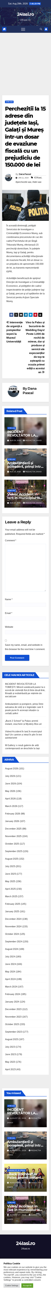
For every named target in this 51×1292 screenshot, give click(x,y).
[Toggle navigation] (23, 29)
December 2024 (13, 919)
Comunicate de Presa (16, 1170)
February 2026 (12, 813)
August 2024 (11, 949)
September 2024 (13, 941)
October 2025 (12, 844)
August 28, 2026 (18, 1183)
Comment (10, 540)
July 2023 (10, 1047)
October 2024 (12, 934)
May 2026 (10, 791)
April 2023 (10, 1069)
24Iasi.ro (25, 14)
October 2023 (12, 1024)
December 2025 (13, 829)
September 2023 (13, 1032)
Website (9, 627)
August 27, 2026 (18, 1215)
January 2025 (12, 911)
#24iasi (38, 177)
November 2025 (13, 836)
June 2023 (10, 1054)
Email (8, 613)
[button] (41, 29)
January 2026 (12, 821)
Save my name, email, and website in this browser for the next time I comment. (25, 647)
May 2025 (10, 881)
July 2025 (10, 866)
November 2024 (13, 926)
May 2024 (10, 971)
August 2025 (11, 859)
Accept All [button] (27, 1285)
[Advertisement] (25, 59)
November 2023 (13, 1017)
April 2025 (10, 889)
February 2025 (12, 904)
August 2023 (11, 1039)
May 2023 (10, 1062)
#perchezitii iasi (23, 182)
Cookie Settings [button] (11, 1285)
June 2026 (10, 783)
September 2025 (13, 851)
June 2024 (10, 964)
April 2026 (10, 798)
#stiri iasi (36, 182)
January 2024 (12, 1002)
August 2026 (11, 768)
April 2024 (10, 979)
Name (8, 599)
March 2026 (11, 806)
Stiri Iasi (9, 102)
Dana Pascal (25, 174)
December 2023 (13, 1009)
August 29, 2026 (18, 1118)
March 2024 (11, 986)
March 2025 (11, 896)
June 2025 (10, 874)
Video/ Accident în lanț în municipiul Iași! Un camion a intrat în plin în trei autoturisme (23, 734)
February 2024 (12, 994)
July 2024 (10, 956)
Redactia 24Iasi (34, 440)
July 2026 (10, 776)
